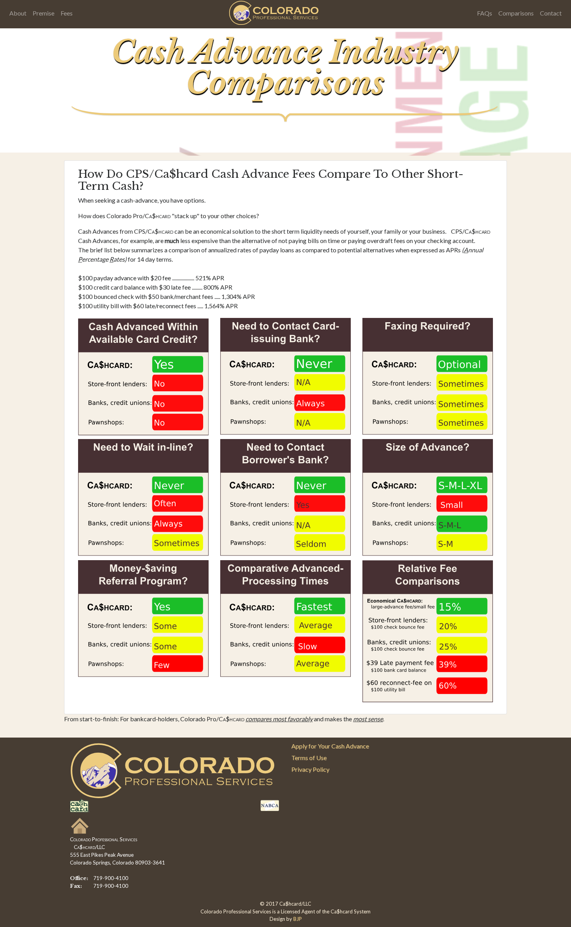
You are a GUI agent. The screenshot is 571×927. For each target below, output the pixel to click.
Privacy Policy (310, 769)
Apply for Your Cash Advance (330, 746)
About (17, 13)
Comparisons (516, 13)
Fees (67, 13)
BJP (297, 919)
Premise (43, 13)
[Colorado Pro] (275, 12)
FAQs (484, 13)
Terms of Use (309, 757)
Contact (551, 13)
